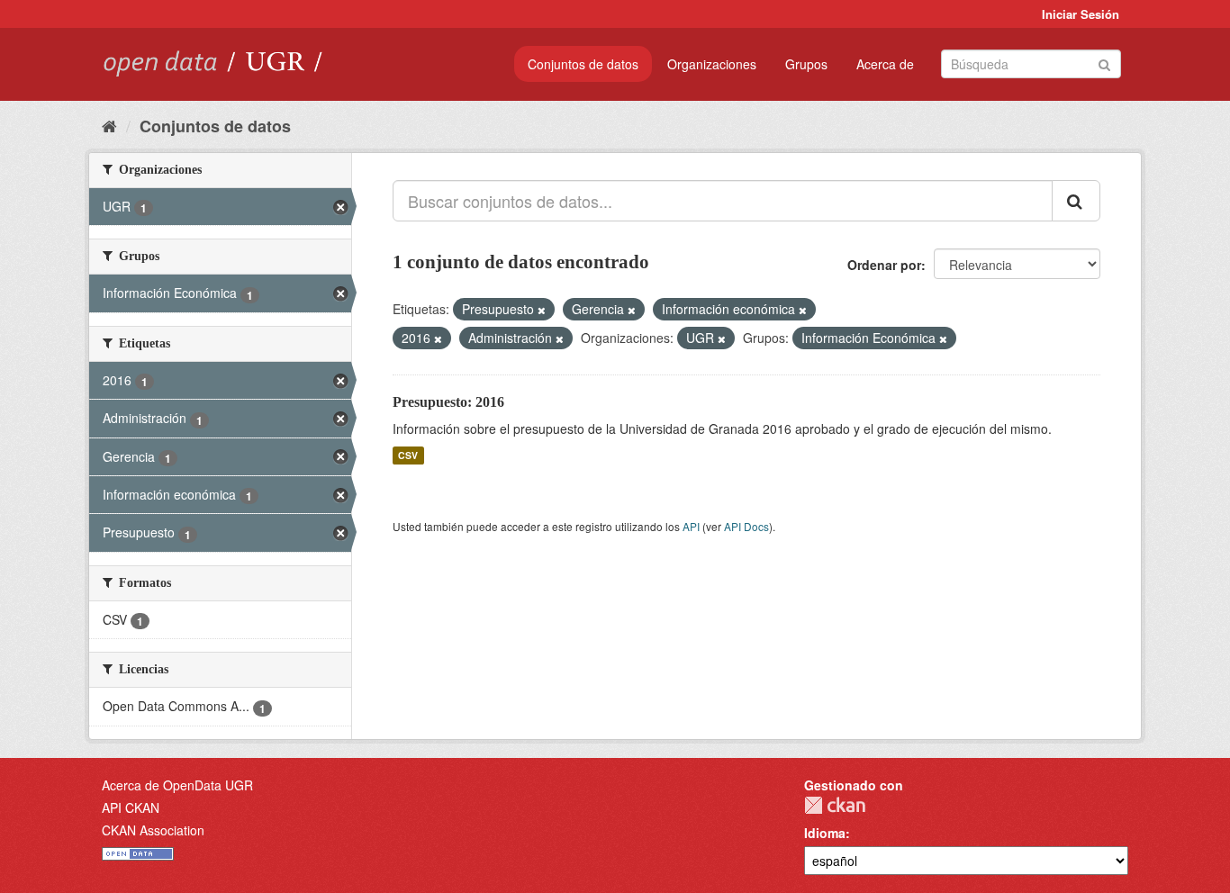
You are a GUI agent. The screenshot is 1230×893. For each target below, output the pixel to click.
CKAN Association (153, 830)
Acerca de (885, 64)
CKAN (834, 805)
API (691, 526)
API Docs (746, 526)
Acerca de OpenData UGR (177, 785)
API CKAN (130, 807)
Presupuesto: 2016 (448, 402)
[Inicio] (109, 125)
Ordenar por (884, 265)
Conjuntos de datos (583, 64)
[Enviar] (1104, 62)
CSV (408, 455)
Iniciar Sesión (1080, 14)
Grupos (806, 64)
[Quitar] (542, 309)
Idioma (825, 833)
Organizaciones (711, 64)
